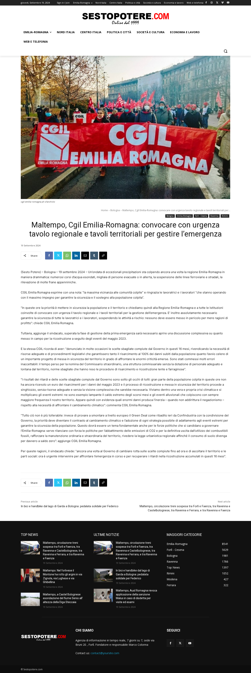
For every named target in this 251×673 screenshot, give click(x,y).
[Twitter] (217, 3)
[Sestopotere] (125, 18)
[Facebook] (206, 3)
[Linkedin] (76, 255)
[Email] (85, 255)
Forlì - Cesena (201, 216)
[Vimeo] (222, 3)
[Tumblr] (94, 255)
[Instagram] (211, 3)
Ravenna (214, 216)
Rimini (225, 216)
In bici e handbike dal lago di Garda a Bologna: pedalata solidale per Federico (69, 506)
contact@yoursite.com (105, 653)
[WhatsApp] (67, 255)
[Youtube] (228, 3)
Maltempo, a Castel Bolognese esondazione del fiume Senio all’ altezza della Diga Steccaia (63, 598)
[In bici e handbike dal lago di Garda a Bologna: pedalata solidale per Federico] (103, 575)
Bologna (115, 210)
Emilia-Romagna (184, 216)
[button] (225, 51)
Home (104, 210)
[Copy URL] (103, 255)
